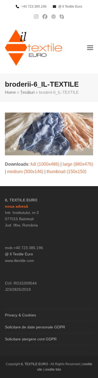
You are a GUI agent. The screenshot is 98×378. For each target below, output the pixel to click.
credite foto (53, 369)
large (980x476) (78, 164)
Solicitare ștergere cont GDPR (31, 339)
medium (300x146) (25, 171)
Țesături (27, 92)
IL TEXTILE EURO (35, 364)
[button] (90, 47)
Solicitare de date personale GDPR (35, 327)
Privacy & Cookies (20, 315)
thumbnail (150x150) (66, 171)
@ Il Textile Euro (19, 254)
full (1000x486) (44, 164)
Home (10, 92)
